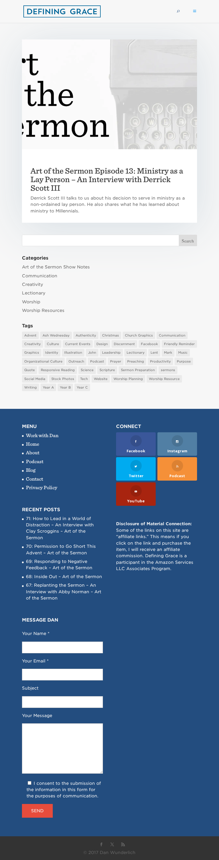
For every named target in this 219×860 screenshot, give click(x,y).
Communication (39, 275)
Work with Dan (42, 435)
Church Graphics (139, 335)
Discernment (124, 344)
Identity (51, 353)
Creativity (32, 284)
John (92, 353)
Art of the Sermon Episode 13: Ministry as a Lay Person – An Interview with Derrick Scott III (107, 179)
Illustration (73, 353)
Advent (30, 335)
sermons (168, 370)
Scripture (107, 370)
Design (102, 344)
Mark (168, 353)
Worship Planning (128, 379)
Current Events (77, 344)
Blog (30, 470)
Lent (154, 353)
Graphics (31, 353)
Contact (34, 479)
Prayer (115, 361)
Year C (82, 387)
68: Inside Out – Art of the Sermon (64, 576)
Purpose (184, 361)
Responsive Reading (58, 370)
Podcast (97, 361)
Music (183, 353)
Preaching (135, 361)
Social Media (34, 379)
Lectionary (33, 293)
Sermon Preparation (138, 370)
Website (101, 379)
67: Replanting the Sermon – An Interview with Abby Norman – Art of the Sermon (63, 592)
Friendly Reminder (179, 344)
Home (32, 444)
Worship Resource (164, 379)
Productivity (160, 361)
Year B (65, 387)
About (32, 452)
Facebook (149, 344)
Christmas (110, 335)
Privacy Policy (41, 487)
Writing (30, 387)
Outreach (76, 361)
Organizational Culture (43, 361)
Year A (48, 387)
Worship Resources (43, 310)
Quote (29, 370)
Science (87, 370)
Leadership (111, 353)
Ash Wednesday (56, 335)
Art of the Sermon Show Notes (56, 267)
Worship (31, 301)
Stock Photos (62, 379)
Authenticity (86, 335)
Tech (84, 379)
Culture (53, 344)
